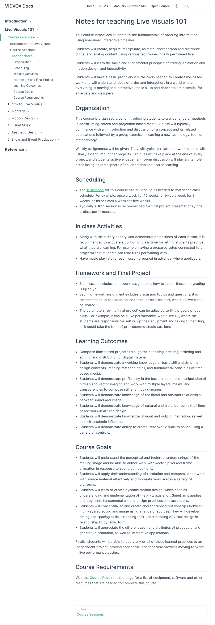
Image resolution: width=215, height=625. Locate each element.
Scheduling (21, 68)
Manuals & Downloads (129, 6)
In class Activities (25, 74)
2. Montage (17, 111)
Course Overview (22, 37)
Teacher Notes (21, 56)
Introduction (16, 21)
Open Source (160, 6)
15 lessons (95, 190)
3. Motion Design (22, 118)
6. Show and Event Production (32, 139)
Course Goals (23, 91)
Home (90, 6)
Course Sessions (22, 50)
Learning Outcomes (27, 85)
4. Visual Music (20, 125)
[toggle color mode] (176, 6)
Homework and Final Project (33, 79)
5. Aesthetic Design (23, 132)
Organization (22, 62)
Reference (15, 149)
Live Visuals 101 (20, 29)
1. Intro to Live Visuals (25, 104)
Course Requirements (28, 97)
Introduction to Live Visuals (30, 44)
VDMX (103, 6)
